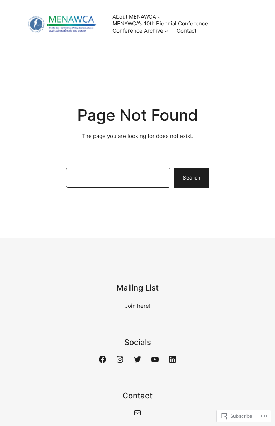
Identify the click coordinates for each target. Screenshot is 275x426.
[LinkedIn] (172, 359)
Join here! (137, 306)
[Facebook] (102, 359)
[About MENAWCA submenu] (159, 17)
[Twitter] (137, 359)
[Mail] (137, 412)
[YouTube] (155, 359)
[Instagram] (120, 359)
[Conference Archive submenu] (166, 31)
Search (192, 177)
